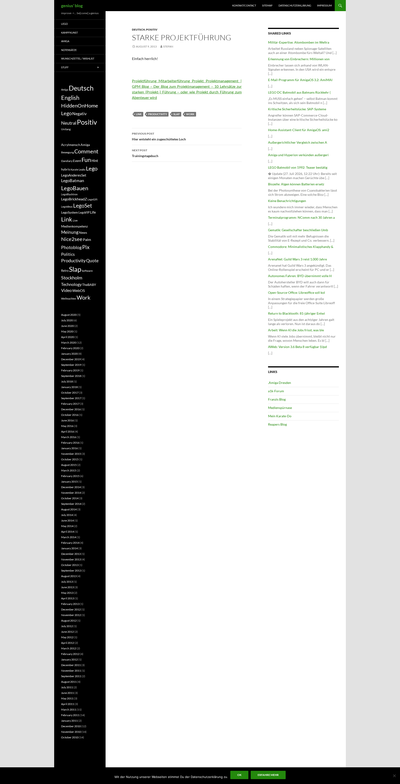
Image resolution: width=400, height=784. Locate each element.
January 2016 (69, 448)
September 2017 (71, 398)
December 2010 (71, 726)
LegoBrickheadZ (74, 199)
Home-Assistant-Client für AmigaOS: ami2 (298, 130)
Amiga (65, 41)
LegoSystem (69, 212)
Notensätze (69, 49)
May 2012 (67, 637)
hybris (65, 169)
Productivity (157, 114)
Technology (71, 284)
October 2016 (69, 415)
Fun (86, 159)
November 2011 (71, 670)
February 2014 (70, 542)
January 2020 (69, 353)
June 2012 (67, 631)
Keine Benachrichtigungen (287, 201)
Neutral (68, 123)
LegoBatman (72, 180)
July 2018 (67, 381)
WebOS (78, 290)
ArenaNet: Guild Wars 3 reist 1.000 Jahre (297, 259)
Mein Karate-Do (279, 416)
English (70, 97)
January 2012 (69, 659)
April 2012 (67, 643)
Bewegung (67, 152)
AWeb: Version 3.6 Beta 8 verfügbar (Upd (297, 347)
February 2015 (70, 476)
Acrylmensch (70, 145)
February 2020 (70, 348)
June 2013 (67, 587)
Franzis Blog (277, 399)
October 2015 (69, 459)
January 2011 (69, 720)
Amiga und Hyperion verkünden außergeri (298, 155)
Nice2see (71, 239)
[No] (394, 775)
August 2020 (69, 314)
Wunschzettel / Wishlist (77, 58)
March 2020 (68, 342)
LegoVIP (84, 212)
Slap (176, 114)
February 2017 (70, 403)
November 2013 (71, 559)
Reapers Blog (277, 424)
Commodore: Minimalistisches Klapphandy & (300, 247)
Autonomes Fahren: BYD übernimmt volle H (300, 276)
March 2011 (68, 709)
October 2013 (69, 565)
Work (190, 114)
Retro (65, 270)
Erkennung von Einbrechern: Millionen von (299, 59)
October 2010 (69, 737)
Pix (86, 247)
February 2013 (70, 604)
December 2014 (71, 487)
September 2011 (71, 676)
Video (66, 290)
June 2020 (67, 326)
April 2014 (67, 531)
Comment (86, 151)
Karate (74, 169)
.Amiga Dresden (279, 383)
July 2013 (67, 581)
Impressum (324, 5)
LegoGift (92, 199)
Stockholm (71, 277)
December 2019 (71, 359)
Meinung (69, 232)
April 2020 (67, 337)
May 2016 (67, 426)
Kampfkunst (69, 32)
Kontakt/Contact (244, 5)
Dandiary (66, 161)
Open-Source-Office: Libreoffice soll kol (296, 292)
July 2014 (67, 515)
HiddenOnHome (79, 106)
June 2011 (67, 693)
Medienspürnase (280, 408)
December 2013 (71, 554)
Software (87, 270)
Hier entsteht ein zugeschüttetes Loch (159, 136)
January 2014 (69, 548)
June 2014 (67, 520)
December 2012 (71, 609)
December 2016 (71, 409)
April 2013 (67, 598)
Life (93, 212)
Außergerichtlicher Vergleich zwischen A (297, 142)
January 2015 (69, 481)
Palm (87, 239)
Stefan (168, 46)
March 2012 (68, 648)
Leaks (82, 169)
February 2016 (70, 442)
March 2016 (68, 437)
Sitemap (267, 5)
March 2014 (68, 537)
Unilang (66, 129)
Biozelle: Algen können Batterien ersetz (296, 184)
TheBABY (89, 285)
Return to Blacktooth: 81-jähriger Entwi (296, 313)
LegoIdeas (67, 206)
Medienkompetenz (74, 226)
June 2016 (67, 420)
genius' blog (72, 5)
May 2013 (67, 592)
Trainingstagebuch (145, 153)
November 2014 (71, 492)
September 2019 (71, 365)
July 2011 (67, 687)
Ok (239, 775)
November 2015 (71, 453)
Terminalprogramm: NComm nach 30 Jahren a (301, 217)
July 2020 (67, 320)
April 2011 (67, 704)
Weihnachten (68, 298)
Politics (68, 254)
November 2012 (71, 615)
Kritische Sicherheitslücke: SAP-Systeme (297, 109)
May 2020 (67, 331)
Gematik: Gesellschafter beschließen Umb (298, 230)
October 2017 (69, 392)
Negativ (79, 113)
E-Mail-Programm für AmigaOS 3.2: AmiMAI (300, 80)
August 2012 (69, 620)
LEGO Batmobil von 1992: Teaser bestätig (297, 167)
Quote (92, 260)
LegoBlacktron (69, 194)
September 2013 (71, 570)
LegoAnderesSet (73, 175)
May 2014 (67, 526)
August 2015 (69, 465)
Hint (94, 160)
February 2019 (70, 370)
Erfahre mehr (268, 775)
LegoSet (82, 205)
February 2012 (70, 654)
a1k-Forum (276, 391)
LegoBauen (74, 188)
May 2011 (67, 698)
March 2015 (68, 470)
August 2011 (69, 681)
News (83, 232)
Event (77, 161)
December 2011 (71, 665)
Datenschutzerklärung (294, 5)
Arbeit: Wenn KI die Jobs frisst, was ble (296, 330)
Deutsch (138, 29)
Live (75, 220)
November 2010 (71, 731)
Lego (64, 23)
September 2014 (71, 504)
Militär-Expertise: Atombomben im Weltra (298, 42)
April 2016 (67, 431)
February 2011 (70, 715)
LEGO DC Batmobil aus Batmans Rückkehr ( (299, 92)
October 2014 (69, 498)
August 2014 (69, 509)
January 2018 (69, 387)
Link (139, 114)
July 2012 (67, 626)
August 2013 (69, 576)
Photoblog (71, 247)
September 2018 (71, 376)
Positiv (151, 29)
